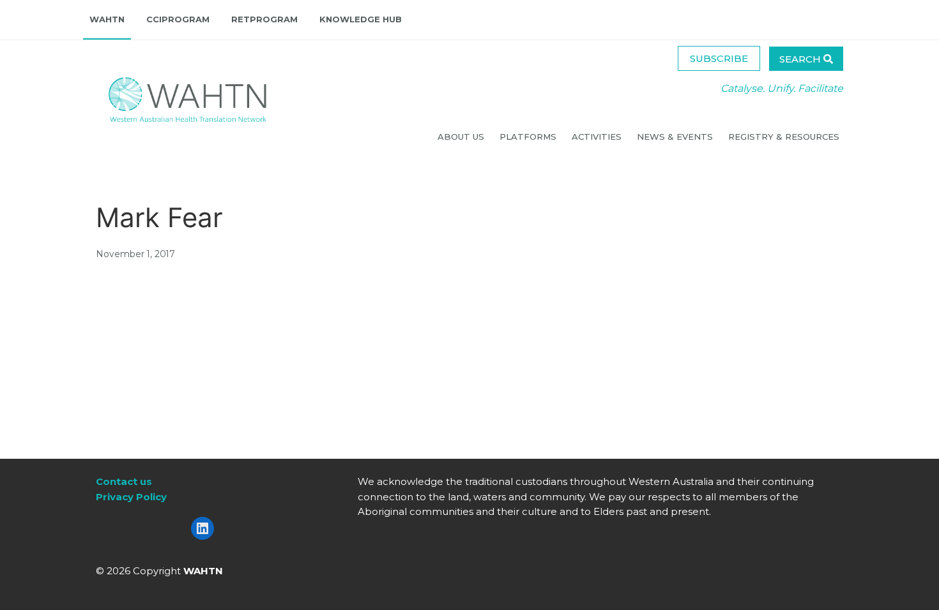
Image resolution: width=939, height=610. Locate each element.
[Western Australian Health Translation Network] (175, 96)
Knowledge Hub (360, 19)
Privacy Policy (131, 497)
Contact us (124, 481)
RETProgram (264, 19)
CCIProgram (178, 19)
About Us (462, 136)
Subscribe (719, 58)
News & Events (676, 136)
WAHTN (107, 19)
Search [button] (801, 59)
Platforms (529, 136)
